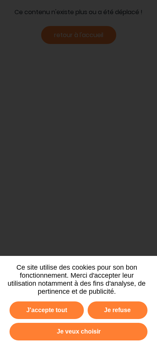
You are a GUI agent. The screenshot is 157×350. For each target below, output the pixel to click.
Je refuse (117, 310)
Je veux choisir (79, 331)
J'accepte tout (46, 310)
